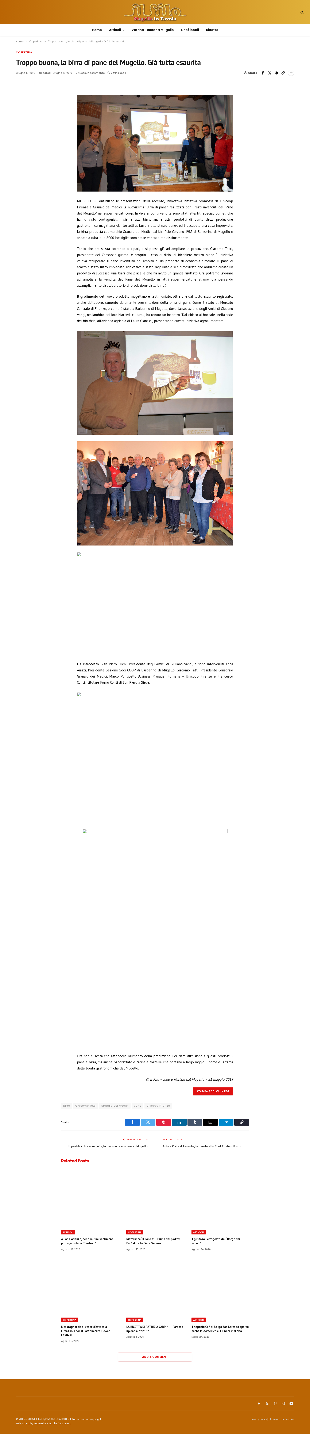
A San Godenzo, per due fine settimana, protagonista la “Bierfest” (87, 1241)
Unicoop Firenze (158, 1106)
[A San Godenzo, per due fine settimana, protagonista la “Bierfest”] (90, 1197)
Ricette (212, 30)
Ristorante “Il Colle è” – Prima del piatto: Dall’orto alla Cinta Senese (153, 1241)
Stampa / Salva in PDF (212, 1091)
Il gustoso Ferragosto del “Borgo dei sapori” (215, 1241)
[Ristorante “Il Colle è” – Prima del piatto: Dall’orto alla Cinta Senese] (155, 1197)
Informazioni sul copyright (85, 1419)
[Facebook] (27, 96)
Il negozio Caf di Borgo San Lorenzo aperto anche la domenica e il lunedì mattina (220, 1329)
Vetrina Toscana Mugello (153, 30)
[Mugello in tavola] (155, 12)
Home (97, 30)
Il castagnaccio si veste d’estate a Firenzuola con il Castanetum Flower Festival (85, 1331)
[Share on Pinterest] (276, 73)
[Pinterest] (27, 116)
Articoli (115, 30)
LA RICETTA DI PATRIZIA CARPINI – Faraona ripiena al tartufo (154, 1329)
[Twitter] (27, 106)
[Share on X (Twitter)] (269, 73)
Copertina (24, 52)
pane (138, 1106)
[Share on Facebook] (263, 73)
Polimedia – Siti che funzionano (52, 1423)
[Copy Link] (283, 73)
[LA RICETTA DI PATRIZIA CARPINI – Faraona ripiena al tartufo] (155, 1285)
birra (66, 1106)
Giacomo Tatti (85, 1106)
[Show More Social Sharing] (291, 73)
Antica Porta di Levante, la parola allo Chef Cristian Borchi (202, 1146)
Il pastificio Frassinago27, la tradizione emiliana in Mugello (108, 1146)
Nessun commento (92, 73)
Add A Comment (155, 1357)
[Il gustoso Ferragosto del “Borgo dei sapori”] (220, 1197)
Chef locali (190, 30)
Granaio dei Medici (114, 1106)
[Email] (27, 125)
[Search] (302, 12)
